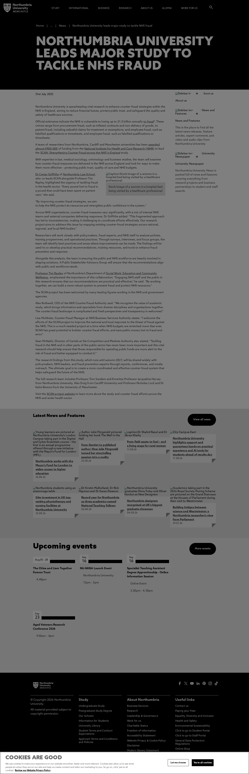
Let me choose (178, 762)
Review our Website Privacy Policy (32, 770)
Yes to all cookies (203, 762)
